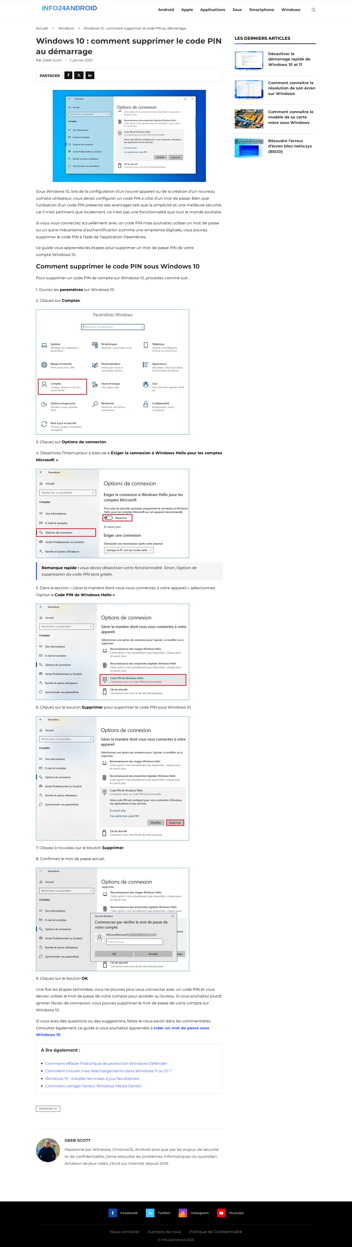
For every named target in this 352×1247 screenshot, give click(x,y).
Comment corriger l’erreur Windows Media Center (93, 1086)
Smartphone (261, 9)
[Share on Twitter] (79, 75)
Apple (187, 9)
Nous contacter (125, 1232)
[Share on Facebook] (68, 75)
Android (166, 9)
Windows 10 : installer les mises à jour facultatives (92, 1078)
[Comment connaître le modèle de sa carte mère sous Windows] (249, 118)
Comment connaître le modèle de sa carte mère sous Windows (290, 117)
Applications (212, 9)
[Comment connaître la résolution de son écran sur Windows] (249, 89)
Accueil (42, 28)
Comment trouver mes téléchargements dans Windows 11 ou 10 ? (108, 1071)
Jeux (237, 9)
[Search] (313, 9)
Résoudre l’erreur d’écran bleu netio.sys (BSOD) (290, 146)
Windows (291, 9)
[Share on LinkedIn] (89, 75)
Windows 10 (48, 1108)
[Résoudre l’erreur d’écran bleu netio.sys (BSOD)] (249, 147)
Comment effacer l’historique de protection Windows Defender (106, 1063)
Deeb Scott (52, 60)
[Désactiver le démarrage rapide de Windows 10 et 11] (249, 60)
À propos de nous (164, 1232)
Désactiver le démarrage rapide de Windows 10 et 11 (289, 59)
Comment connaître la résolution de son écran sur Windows (291, 88)
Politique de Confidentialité (215, 1232)
